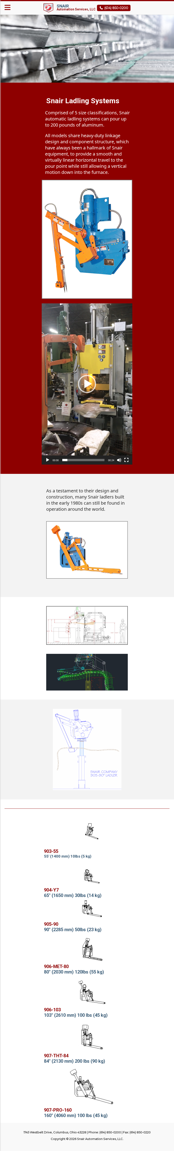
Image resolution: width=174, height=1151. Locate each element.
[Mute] (119, 460)
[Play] (47, 460)
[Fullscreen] (126, 460)
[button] (87, 384)
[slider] (83, 460)
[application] (87, 383)
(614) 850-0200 (115, 8)
